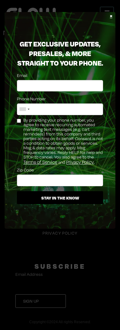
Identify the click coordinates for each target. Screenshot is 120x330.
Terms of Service (40, 162)
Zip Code (25, 169)
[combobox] (24, 109)
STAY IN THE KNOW (60, 197)
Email (22, 75)
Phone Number (31, 98)
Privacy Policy (80, 162)
